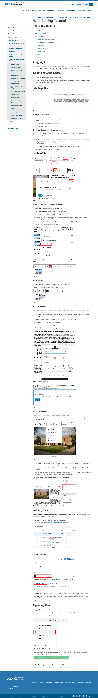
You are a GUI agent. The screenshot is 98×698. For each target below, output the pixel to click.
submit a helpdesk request (47, 516)
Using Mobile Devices (16, 105)
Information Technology (14, 37)
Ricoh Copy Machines (17, 112)
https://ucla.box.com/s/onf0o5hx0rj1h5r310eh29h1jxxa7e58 (53, 522)
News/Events (80, 10)
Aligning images (41, 51)
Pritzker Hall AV (15, 64)
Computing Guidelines (15, 48)
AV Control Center (15, 67)
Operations (11, 121)
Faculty (27, 10)
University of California (22, 695)
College (41, 682)
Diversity (89, 10)
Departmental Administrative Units (47, 17)
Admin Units (60, 10)
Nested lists (40, 45)
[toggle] (30, 10)
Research (85, 4)
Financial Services (13, 34)
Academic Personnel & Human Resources (16, 26)
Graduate (41, 10)
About (72, 4)
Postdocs (34, 10)
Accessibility (41, 696)
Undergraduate (50, 10)
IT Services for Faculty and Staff (16, 44)
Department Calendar (70, 682)
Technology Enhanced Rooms (15, 55)
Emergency (32, 696)
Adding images (40, 48)
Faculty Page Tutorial (16, 115)
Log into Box (38, 610)
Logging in (37, 30)
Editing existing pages (40, 33)
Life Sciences (49, 682)
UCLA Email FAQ (15, 97)
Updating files (38, 57)
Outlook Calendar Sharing (18, 91)
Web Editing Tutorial (16, 118)
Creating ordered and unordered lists (46, 42)
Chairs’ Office (11, 30)
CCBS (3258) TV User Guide (16, 71)
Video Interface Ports (16, 75)
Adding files (38, 54)
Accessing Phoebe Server (18, 78)
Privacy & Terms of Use (64, 696)
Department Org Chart (14, 128)
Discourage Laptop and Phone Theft (17, 101)
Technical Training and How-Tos (17, 60)
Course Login (81, 682)
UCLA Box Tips (15, 108)
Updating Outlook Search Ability (17, 87)
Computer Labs (13, 51)
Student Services (12, 125)
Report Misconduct (51, 696)
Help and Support (14, 40)
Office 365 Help (15, 94)
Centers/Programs (70, 10)
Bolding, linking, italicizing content (45, 39)
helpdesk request (46, 66)
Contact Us (78, 4)
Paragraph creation (41, 36)
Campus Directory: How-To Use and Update (18, 82)
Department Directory (59, 682)
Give (91, 4)
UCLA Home (34, 682)
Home (22, 10)
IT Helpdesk (88, 682)
